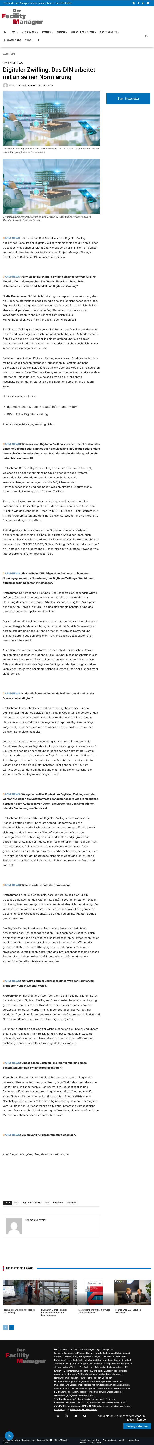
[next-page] (11, 1327)
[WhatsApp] (32, 1190)
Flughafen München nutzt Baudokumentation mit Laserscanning (54, 1313)
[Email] (51, 1190)
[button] (146, 36)
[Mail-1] (133, 3)
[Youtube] (148, 3)
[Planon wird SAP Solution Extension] (132, 1292)
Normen (71, 1202)
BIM (13, 53)
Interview (58, 1202)
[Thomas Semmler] (6, 85)
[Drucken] (60, 1190)
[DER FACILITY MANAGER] (22, 17)
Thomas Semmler (25, 85)
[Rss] (138, 3)
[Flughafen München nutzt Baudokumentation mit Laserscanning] (58, 1292)
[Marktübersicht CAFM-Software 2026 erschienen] (95, 1292)
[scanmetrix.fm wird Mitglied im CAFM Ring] (21, 1292)
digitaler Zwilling (31, 1202)
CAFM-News (15, 63)
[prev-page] (5, 1327)
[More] (78, 1190)
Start (5, 53)
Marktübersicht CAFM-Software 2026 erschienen (94, 1311)
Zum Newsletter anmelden (128, 100)
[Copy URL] (69, 1190)
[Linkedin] (143, 3)
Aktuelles (10, 1315)
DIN (47, 1202)
